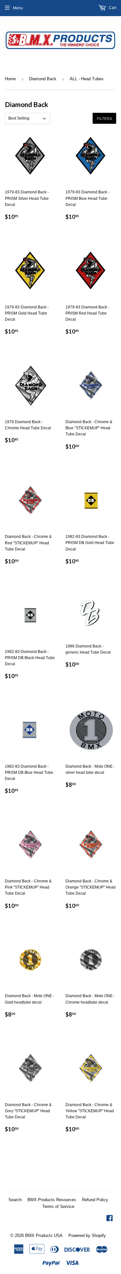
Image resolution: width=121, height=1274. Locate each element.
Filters (104, 118)
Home (10, 78)
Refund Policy (95, 1199)
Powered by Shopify (87, 1235)
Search (15, 1199)
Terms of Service (58, 1206)
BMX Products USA (44, 1235)
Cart (112, 7)
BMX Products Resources (51, 1199)
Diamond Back (42, 78)
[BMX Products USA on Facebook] (109, 1219)
